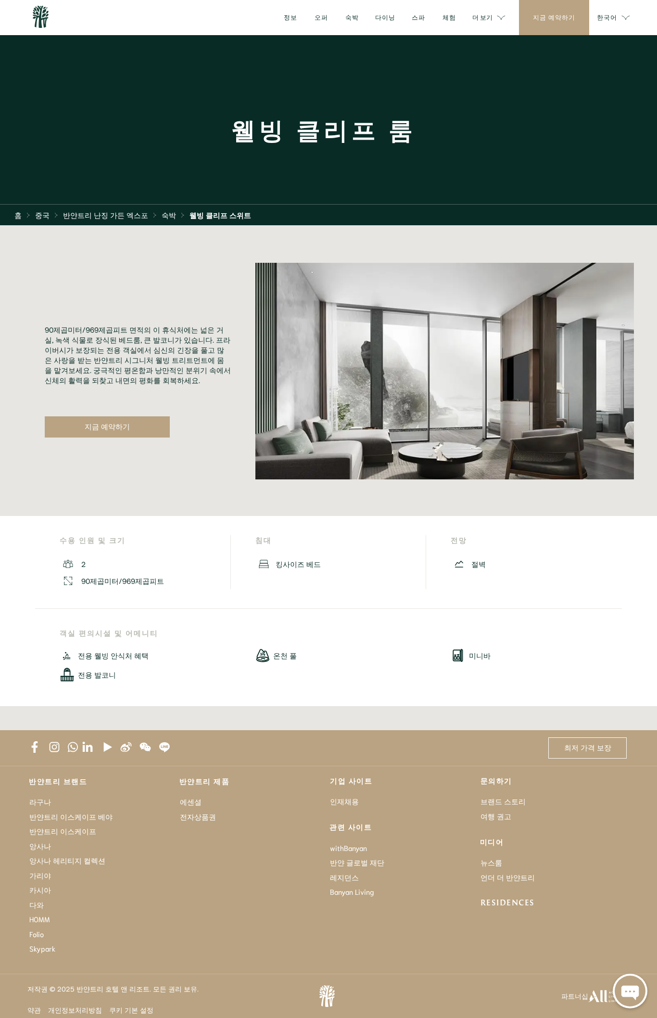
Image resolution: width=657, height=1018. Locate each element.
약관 (34, 1009)
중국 (42, 214)
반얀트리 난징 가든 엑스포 (105, 214)
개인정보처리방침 (75, 1009)
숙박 (169, 214)
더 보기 (482, 17)
